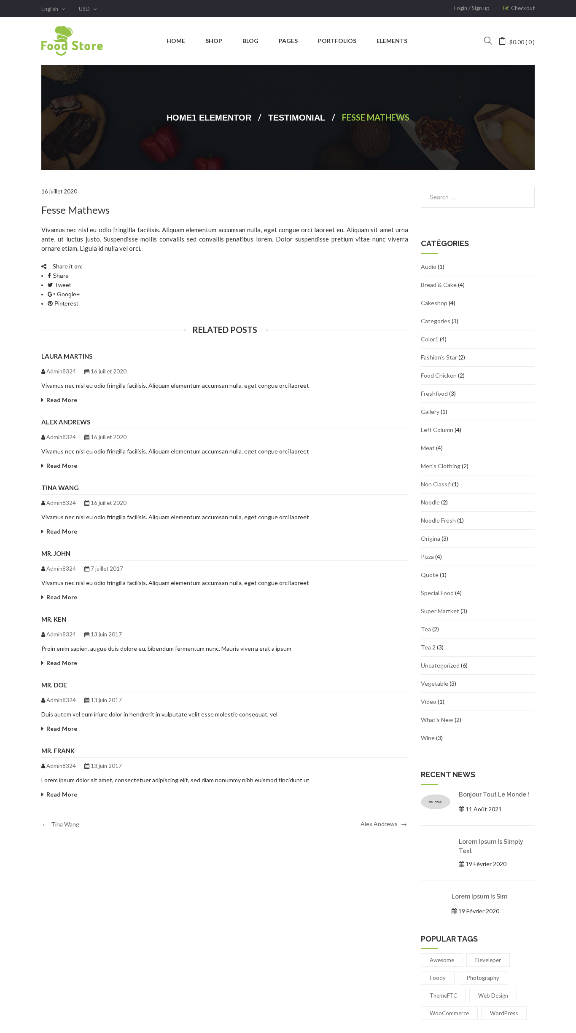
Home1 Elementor (209, 117)
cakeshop (434, 302)
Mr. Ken (53, 619)
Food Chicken (439, 375)
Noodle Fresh (438, 520)
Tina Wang (60, 487)
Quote (430, 574)
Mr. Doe (54, 685)
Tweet (62, 285)
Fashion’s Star (439, 357)
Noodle (430, 502)
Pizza (427, 556)
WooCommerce (449, 1013)
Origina (430, 538)
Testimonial (296, 117)
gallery (430, 411)
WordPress (504, 1013)
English (50, 8)
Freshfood (434, 393)
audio (428, 266)
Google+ (67, 294)
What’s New (437, 719)
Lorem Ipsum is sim (479, 896)
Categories (435, 321)
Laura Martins (66, 356)
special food (437, 592)
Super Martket (440, 610)
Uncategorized (440, 665)
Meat (428, 447)
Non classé (436, 484)
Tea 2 (428, 647)
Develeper (488, 960)
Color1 (430, 339)
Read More (61, 399)
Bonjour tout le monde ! (494, 794)
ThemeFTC (443, 995)
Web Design (493, 995)
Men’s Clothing (440, 466)
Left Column (437, 429)
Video (428, 701)
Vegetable (434, 683)
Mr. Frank (58, 750)
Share (60, 275)
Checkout (523, 8)
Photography (483, 977)
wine (428, 737)
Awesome (442, 960)
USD (85, 8)
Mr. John (55, 553)
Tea (426, 629)
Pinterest (65, 303)
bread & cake (439, 284)
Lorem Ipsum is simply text (491, 846)
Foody (438, 977)
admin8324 (61, 371)
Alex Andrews (65, 422)
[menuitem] (176, 41)
